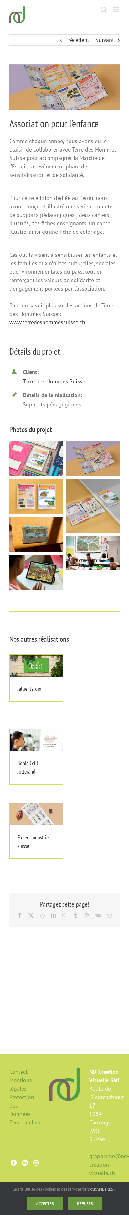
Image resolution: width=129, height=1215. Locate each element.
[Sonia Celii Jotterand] (36, 740)
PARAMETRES (102, 1189)
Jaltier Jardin (36, 658)
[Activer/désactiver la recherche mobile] (104, 9)
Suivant (104, 39)
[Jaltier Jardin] (36, 665)
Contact (18, 1071)
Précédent (77, 39)
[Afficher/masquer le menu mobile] (116, 9)
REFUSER (85, 1203)
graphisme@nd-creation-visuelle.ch (109, 1165)
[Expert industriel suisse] (36, 814)
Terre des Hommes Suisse (54, 381)
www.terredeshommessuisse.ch (47, 322)
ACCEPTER (45, 1203)
